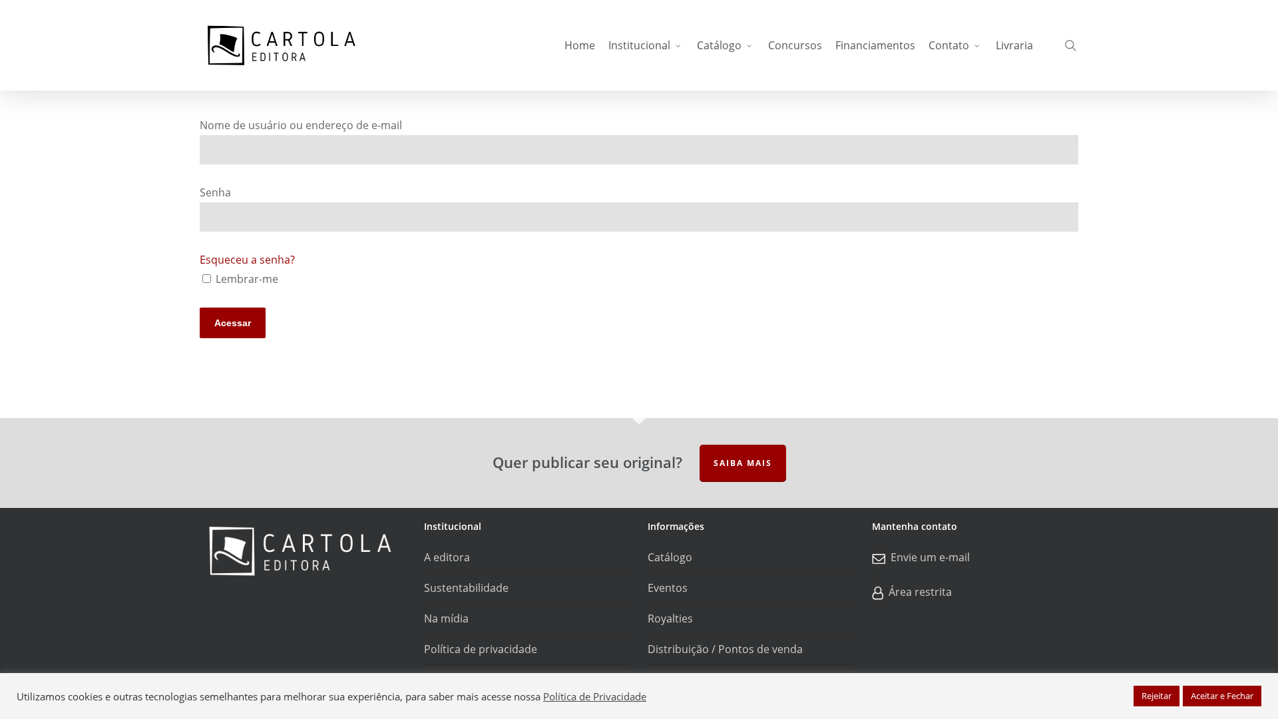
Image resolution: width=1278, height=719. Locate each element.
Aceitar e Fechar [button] (1222, 696)
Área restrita (920, 592)
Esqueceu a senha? (247, 259)
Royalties (670, 618)
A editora (447, 557)
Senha (215, 192)
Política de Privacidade (594, 696)
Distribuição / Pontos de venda (725, 649)
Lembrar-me (245, 279)
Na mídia (446, 618)
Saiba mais (743, 463)
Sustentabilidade (466, 588)
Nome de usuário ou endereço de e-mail (301, 125)
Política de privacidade (480, 649)
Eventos (668, 588)
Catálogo (670, 557)
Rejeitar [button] (1157, 696)
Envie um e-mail (930, 557)
